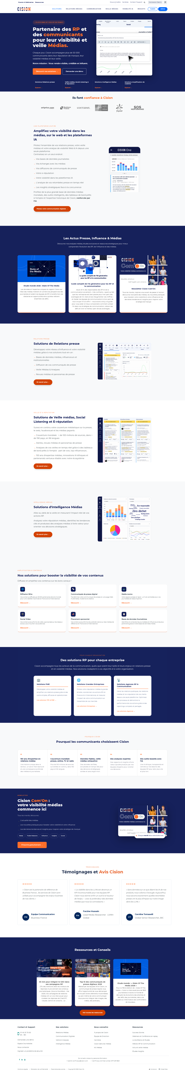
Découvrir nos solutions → (47, 71)
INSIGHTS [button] (141, 9)
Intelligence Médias (63, 1044)
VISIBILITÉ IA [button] (128, 9)
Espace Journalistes (25, 1043)
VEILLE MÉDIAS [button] (112, 9)
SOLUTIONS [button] (57, 9)
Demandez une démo (26, 1040)
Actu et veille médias (140, 1047)
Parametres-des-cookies (58, 1069)
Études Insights (138, 1051)
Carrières (125, 2)
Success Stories (138, 1032)
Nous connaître (115, 2)
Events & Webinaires (26, 2)
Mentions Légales (23, 1069)
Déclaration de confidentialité (39, 1069)
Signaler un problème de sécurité (30, 1051)
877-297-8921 (115, 1061)
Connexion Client (155, 2)
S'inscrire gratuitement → (32, 845)
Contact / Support (136, 2)
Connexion (154, 1069)
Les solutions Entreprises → (87, 706)
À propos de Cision (101, 1032)
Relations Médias (62, 1032)
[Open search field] (144, 2)
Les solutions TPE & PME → (46, 700)
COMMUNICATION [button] (94, 9)
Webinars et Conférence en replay (145, 1036)
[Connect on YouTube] (24, 1059)
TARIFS (152, 9)
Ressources (39, 2)
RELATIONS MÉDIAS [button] (74, 9)
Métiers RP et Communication (143, 1044)
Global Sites (164, 1069)
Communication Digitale (65, 1036)
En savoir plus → (43, 382)
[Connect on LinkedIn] (22, 1059)
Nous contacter (23, 1047)
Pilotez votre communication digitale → (52, 209)
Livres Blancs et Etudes (141, 1040)
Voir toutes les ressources (92, 1012)
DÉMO (162, 9)
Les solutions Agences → (126, 711)
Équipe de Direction (101, 1036)
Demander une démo (74, 71)
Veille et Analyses (62, 1040)
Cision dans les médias (102, 1044)
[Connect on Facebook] (19, 1059)
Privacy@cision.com (81, 1061)
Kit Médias (98, 1047)
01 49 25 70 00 (25, 1032)
